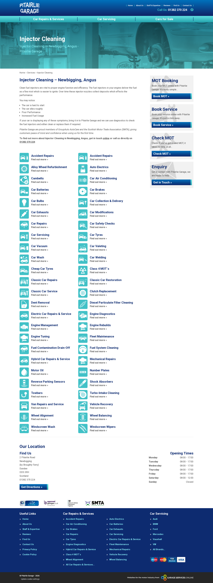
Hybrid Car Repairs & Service (81, 549)
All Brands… (159, 549)
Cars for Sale (164, 19)
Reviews (167, 5)
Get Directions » (31, 487)
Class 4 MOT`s (73, 554)
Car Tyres (71, 539)
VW (154, 544)
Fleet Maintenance (119, 544)
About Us (139, 5)
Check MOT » (162, 153)
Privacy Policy (29, 549)
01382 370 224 (172, 9)
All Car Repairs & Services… (80, 565)
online (106, 138)
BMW (155, 524)
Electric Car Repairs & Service (125, 539)
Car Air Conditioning (76, 524)
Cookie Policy (29, 554)
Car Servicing (106, 19)
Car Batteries (116, 524)
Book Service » (163, 125)
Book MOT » (161, 96)
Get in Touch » (162, 182)
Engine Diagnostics (76, 544)
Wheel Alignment (74, 560)
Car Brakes (71, 529)
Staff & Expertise (153, 5)
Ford (155, 529)
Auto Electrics (116, 519)
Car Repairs (72, 534)
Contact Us (187, 5)
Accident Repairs (75, 519)
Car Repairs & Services (48, 19)
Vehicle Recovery (118, 554)
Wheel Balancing (118, 560)
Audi (155, 519)
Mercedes (158, 534)
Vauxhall (157, 539)
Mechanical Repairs (119, 549)
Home (130, 5)
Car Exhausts (116, 529)
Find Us (177, 5)
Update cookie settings (30, 579)
